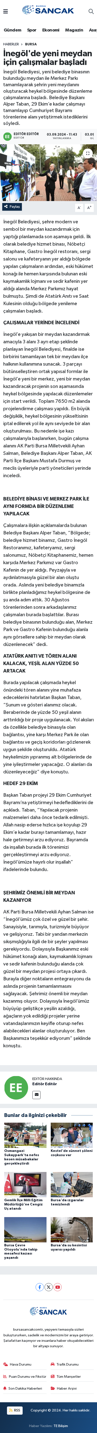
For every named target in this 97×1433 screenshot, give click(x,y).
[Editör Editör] (16, 1087)
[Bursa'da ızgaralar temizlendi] (72, 1184)
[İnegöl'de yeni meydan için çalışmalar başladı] (48, 172)
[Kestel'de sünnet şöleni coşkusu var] (72, 1135)
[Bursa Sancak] (48, 12)
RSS (16, 1410)
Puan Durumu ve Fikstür (27, 1376)
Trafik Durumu (67, 1364)
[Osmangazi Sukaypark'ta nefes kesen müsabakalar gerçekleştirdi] (25, 1135)
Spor (32, 30)
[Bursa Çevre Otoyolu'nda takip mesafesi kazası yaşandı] (25, 1230)
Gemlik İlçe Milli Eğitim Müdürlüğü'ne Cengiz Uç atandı (23, 1204)
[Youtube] (57, 1287)
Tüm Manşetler (68, 1376)
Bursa (31, 44)
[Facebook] (40, 1287)
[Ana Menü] (5, 12)
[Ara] (91, 12)
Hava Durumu (20, 1364)
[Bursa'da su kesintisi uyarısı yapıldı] (72, 1230)
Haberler (11, 44)
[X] (49, 1287)
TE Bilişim (60, 1426)
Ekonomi (50, 30)
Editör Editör (44, 1084)
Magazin (74, 30)
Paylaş (15, 206)
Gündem (12, 30)
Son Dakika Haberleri (25, 1388)
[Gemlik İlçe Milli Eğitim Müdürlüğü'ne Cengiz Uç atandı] (25, 1184)
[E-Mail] (36, 1095)
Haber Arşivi (67, 1388)
